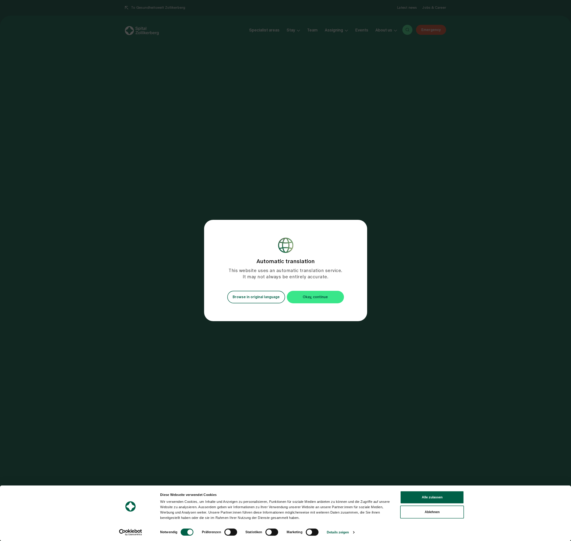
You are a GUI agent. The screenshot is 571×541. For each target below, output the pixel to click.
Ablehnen (432, 512)
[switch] (230, 532)
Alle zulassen (432, 497)
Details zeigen (338, 532)
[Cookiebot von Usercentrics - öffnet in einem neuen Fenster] (130, 532)
